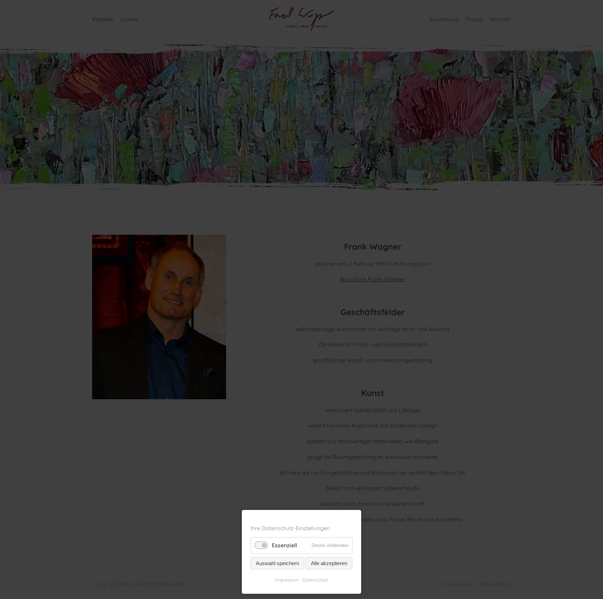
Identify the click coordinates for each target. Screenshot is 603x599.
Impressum (286, 580)
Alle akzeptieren (329, 563)
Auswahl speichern (277, 563)
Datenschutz (315, 580)
